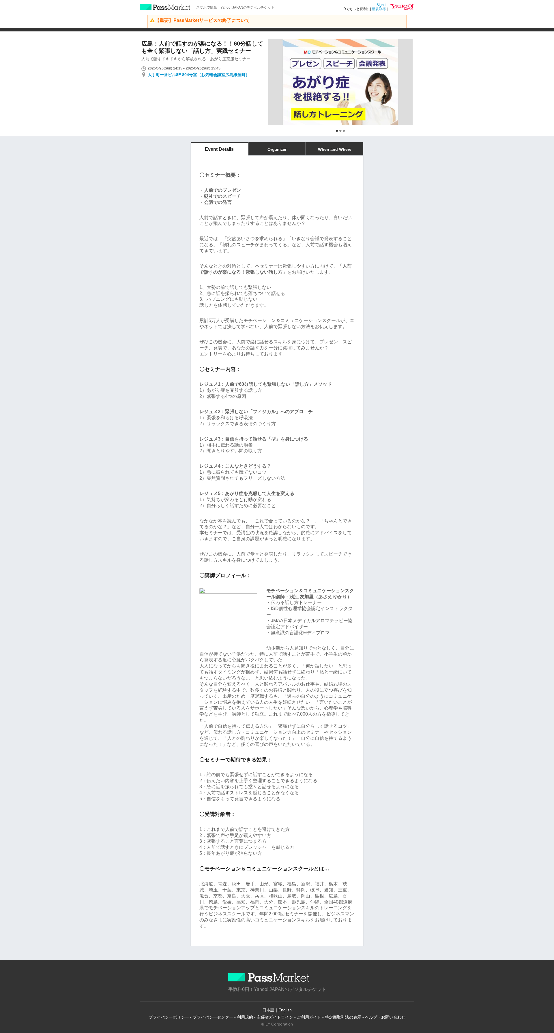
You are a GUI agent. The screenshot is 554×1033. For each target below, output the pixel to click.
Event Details (219, 149)
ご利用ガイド (309, 1017)
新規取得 (379, 9)
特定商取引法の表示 (343, 1017)
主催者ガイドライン (275, 1017)
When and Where (334, 149)
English (285, 1010)
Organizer (277, 149)
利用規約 (245, 1017)
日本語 (268, 1010)
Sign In (382, 5)
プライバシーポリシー (169, 1017)
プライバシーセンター (213, 1017)
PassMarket (165, 7)
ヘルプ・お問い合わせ (385, 1017)
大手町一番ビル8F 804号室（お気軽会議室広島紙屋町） (199, 74)
